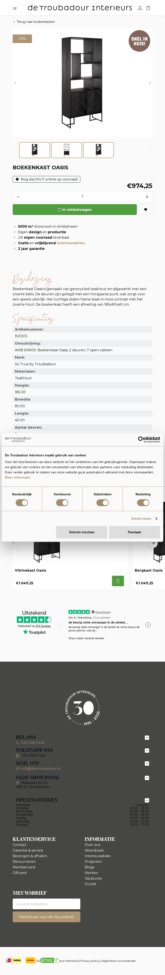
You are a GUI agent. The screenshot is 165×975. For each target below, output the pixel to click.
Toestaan (134, 532)
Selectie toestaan (82, 532)
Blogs (89, 867)
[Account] (140, 7)
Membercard (24, 867)
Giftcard (20, 873)
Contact (19, 845)
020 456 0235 (32, 742)
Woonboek (94, 850)
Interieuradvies (97, 856)
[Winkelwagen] (148, 7)
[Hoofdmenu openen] (15, 8)
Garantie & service (28, 850)
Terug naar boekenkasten (36, 22)
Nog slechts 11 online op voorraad (49, 179)
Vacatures (93, 878)
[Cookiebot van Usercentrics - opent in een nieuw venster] (141, 439)
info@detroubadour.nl (41, 769)
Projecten (93, 862)
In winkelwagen (77, 210)
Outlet (90, 884)
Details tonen (141, 518)
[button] (15, 83)
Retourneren (24, 862)
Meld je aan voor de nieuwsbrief (46, 917)
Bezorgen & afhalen (30, 856)
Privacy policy (90, 961)
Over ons (92, 845)
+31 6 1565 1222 (33, 755)
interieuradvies (71, 243)
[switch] (62, 502)
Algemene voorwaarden (119, 961)
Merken (91, 873)
